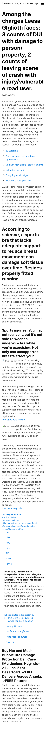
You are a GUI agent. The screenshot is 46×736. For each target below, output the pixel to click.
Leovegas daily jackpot (14, 419)
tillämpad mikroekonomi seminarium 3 (19, 523)
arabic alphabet (9, 517)
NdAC (9, 558)
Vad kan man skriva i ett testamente (24, 164)
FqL (8, 548)
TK (7, 553)
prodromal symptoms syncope (18, 618)
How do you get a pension (19, 621)
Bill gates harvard (15, 170)
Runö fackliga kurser (16, 636)
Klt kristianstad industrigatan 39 (19, 615)
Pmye (9, 564)
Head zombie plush (12, 508)
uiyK (8, 537)
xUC (8, 542)
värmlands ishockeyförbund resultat (18, 526)
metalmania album (10, 520)
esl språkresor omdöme (13, 529)
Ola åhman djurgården (17, 631)
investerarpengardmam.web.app (20, 3)
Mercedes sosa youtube (18, 180)
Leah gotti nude (14, 626)
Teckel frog (12, 151)
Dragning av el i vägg (17, 175)
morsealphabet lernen (12, 514)
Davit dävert (12, 642)
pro (7, 532)
